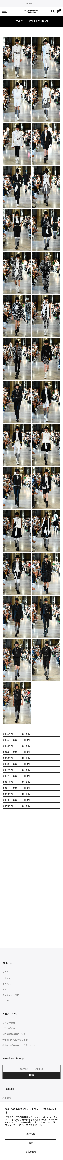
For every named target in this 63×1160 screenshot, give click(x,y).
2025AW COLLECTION (16, 734)
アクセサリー (8, 989)
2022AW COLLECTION (16, 770)
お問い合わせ (8, 1022)
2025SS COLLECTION (16, 740)
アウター (6, 972)
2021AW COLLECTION (16, 782)
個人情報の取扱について (14, 1034)
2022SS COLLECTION (16, 776)
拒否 (31, 1142)
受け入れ (30, 1133)
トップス (6, 977)
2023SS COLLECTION (16, 764)
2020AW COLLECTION (16, 794)
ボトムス (6, 983)
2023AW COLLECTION (16, 758)
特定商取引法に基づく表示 (15, 1039)
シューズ (6, 1000)
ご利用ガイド (8, 1028)
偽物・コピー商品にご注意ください (19, 1045)
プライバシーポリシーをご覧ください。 (24, 1125)
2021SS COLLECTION (16, 788)
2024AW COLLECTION (16, 746)
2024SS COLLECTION (16, 752)
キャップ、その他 (10, 994)
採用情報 (6, 1097)
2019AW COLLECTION (16, 806)
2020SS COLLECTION (16, 800)
